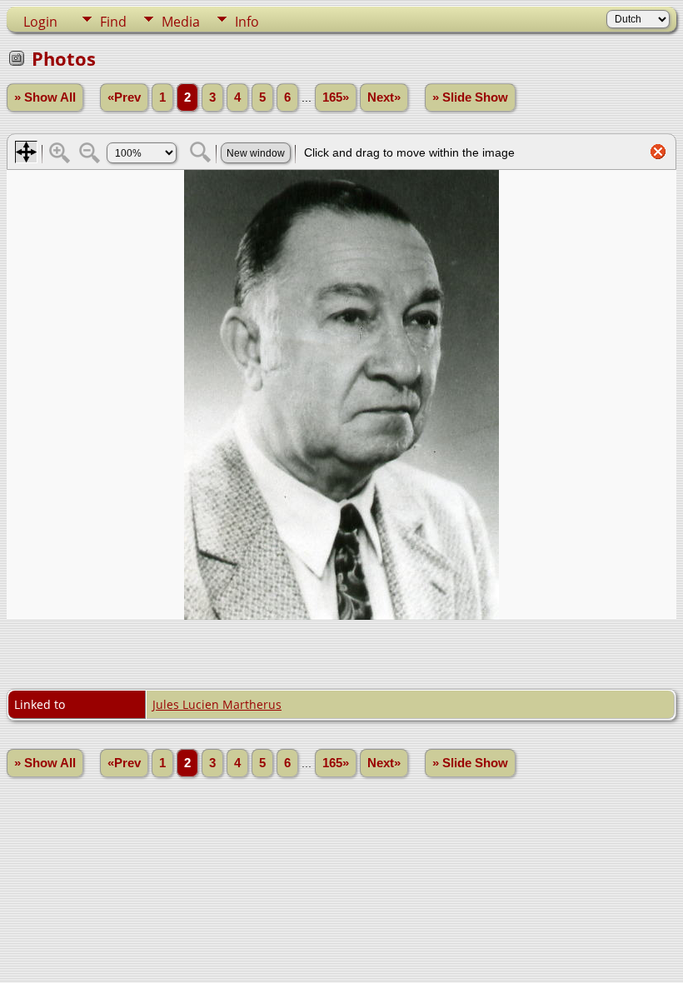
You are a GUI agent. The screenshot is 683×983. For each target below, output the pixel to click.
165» (335, 97)
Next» (384, 97)
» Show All (45, 97)
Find (113, 21)
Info (247, 21)
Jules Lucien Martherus (217, 704)
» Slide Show (470, 97)
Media (181, 21)
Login (40, 21)
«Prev (124, 97)
